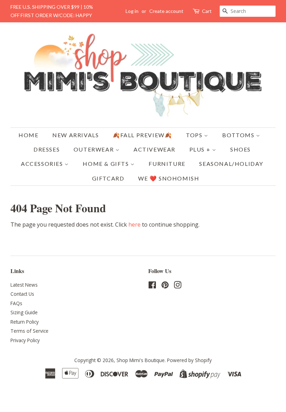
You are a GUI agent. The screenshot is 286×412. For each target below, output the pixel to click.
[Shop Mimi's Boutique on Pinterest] (165, 286)
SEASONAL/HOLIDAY (231, 163)
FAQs (16, 303)
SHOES (240, 149)
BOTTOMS (239, 135)
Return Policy (24, 321)
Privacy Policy (25, 340)
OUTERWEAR (94, 149)
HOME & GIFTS (106, 163)
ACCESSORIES (43, 163)
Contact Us (22, 293)
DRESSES (46, 149)
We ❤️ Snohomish (168, 178)
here (134, 224)
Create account (166, 11)
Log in (132, 11)
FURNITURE (167, 163)
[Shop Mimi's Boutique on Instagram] (177, 286)
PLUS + (200, 149)
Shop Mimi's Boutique (140, 360)
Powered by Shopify (189, 360)
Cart (207, 11)
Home (28, 135)
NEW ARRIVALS (75, 135)
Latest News (24, 284)
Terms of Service (29, 331)
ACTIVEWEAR (154, 149)
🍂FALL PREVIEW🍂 (142, 135)
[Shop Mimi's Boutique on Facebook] (152, 286)
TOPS (195, 135)
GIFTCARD (108, 178)
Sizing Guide (24, 312)
